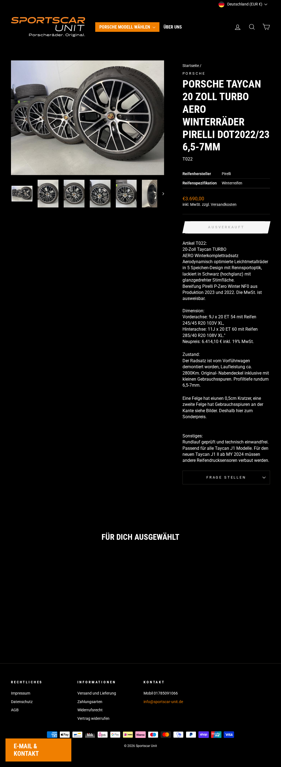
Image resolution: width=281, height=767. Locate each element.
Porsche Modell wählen (125, 27)
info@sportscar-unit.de (163, 701)
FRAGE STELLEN (226, 477)
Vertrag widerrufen (93, 718)
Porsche (194, 73)
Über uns (173, 27)
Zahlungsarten (89, 701)
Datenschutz (22, 701)
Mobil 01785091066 (161, 693)
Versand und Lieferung (96, 693)
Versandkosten (224, 204)
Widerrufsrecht (90, 710)
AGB (15, 710)
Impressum (20, 693)
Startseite (190, 65)
